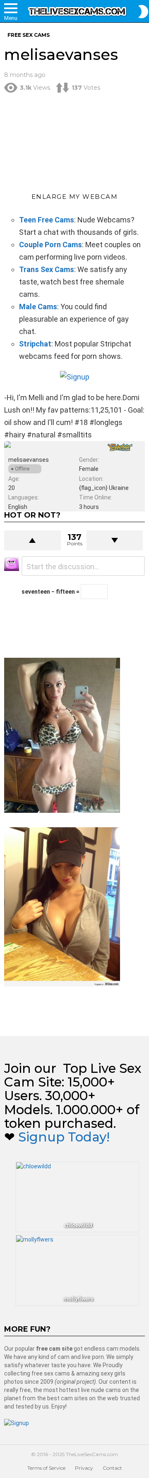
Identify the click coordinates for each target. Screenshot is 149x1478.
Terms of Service (46, 1468)
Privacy (84, 1468)
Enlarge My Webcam (74, 197)
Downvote (115, 540)
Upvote (32, 540)
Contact (112, 1468)
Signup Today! (64, 1137)
